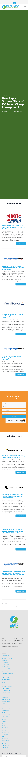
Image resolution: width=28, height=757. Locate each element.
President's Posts (6, 714)
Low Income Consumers (7, 695)
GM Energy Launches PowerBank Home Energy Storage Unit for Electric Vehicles (12, 496)
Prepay (3, 712)
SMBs (3, 736)
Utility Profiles (5, 747)
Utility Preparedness (6, 745)
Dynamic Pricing (5, 684)
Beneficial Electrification (7, 658)
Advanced (4, 657)
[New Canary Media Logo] (14, 450)
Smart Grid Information (7, 730)
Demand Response (6, 679)
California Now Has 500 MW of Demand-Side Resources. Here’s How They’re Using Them (12, 531)
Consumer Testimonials (7, 673)
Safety (3, 723)
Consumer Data (5, 666)
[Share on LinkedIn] (17, 606)
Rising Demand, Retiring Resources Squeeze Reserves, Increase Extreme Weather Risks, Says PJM (13, 573)
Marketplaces (5, 697)
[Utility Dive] (14, 487)
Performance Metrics (6, 708)
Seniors (3, 725)
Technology (4, 743)
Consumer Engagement (7, 668)
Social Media (5, 738)
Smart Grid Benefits (6, 729)
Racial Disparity (5, 719)
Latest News (5, 694)
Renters (4, 721)
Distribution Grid (5, 682)
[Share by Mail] (23, 606)
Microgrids (4, 703)
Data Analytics (5, 677)
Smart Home (5, 734)
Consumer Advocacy (6, 664)
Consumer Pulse (5, 671)
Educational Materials (7, 686)
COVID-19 (4, 675)
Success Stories (5, 742)
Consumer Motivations (7, 670)
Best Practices (5, 660)
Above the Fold (5, 655)
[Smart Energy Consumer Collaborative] (11, 7)
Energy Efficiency (6, 690)
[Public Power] (14, 218)
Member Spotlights (6, 699)
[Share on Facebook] (5, 606)
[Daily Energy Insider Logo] (14, 259)
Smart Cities (5, 727)
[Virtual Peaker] (14, 303)
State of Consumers (6, 740)
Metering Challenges (6, 701)
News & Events (5, 706)
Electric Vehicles (5, 688)
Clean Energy (5, 662)
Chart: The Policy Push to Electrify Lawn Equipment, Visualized (13, 456)
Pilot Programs (5, 710)
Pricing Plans (5, 716)
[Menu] (25, 6)
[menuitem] (22, 7)
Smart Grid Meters (6, 732)
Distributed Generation (7, 681)
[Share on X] (11, 606)
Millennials (4, 705)
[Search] (22, 7)
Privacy (3, 718)
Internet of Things (6, 692)
